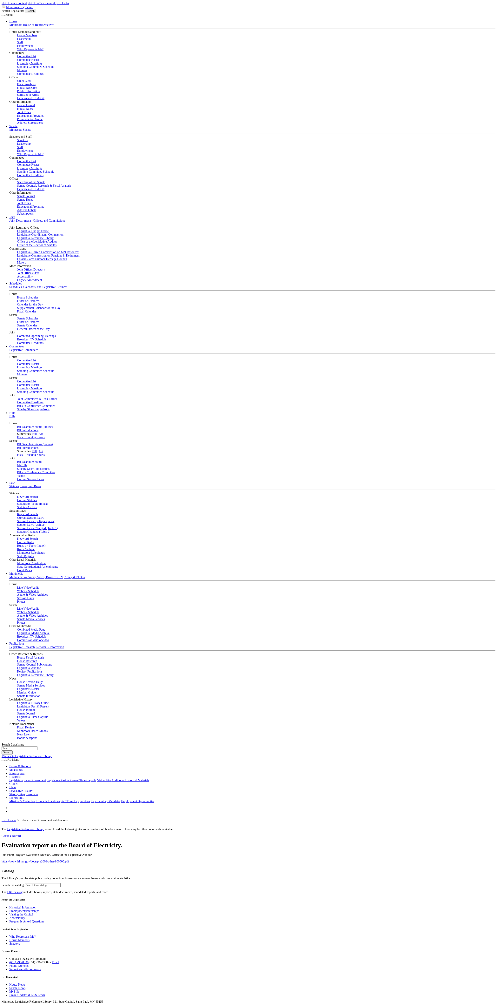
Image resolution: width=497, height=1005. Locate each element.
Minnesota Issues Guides (32, 731)
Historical (15, 776)
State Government (35, 780)
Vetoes (21, 475)
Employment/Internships (24, 911)
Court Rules (24, 570)
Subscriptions (25, 213)
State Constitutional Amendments (37, 566)
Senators (22, 140)
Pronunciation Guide (30, 119)
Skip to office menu (40, 3)
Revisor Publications (29, 671)
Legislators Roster (28, 689)
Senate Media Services (31, 619)
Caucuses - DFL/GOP (30, 98)
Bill (34, 433)
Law (12, 482)
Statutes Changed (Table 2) (33, 531)
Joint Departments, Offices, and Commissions (37, 220)
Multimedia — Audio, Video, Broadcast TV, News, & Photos (47, 577)
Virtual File (104, 780)
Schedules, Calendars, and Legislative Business (38, 287)
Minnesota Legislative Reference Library (27, 756)
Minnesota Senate (20, 129)
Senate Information (28, 696)
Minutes (22, 70)
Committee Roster (28, 59)
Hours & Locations (48, 801)
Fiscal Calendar (26, 311)
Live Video (24, 587)
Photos (21, 601)
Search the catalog (13, 885)
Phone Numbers (19, 965)
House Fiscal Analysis (30, 657)
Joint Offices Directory (31, 269)
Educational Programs (30, 115)
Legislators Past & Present (33, 706)
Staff (20, 42)
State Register (25, 556)
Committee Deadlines (30, 73)
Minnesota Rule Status (31, 552)
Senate (13, 126)
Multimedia (16, 573)
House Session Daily (30, 682)
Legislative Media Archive (33, 633)
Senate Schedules (27, 318)
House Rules (25, 108)
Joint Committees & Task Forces (37, 398)
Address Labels (26, 210)
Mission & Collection (22, 801)
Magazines (16, 769)
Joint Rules (24, 112)
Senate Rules (25, 199)
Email (55, 962)
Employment (25, 45)
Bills (12, 412)
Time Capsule (87, 780)
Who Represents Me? (30, 49)
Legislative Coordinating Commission (40, 234)
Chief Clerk (24, 80)
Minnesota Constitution (31, 563)
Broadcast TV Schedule (31, 339)
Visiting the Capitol (21, 914)
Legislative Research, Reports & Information (36, 647)
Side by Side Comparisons (33, 409)
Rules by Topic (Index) (31, 545)
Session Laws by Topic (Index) (36, 521)
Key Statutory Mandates (105, 801)
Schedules (15, 283)
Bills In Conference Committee (36, 405)
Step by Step (17, 794)
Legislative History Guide (33, 703)
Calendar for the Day (30, 304)
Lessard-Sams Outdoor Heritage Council (42, 259)
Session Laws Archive (30, 524)
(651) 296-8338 (19, 962)
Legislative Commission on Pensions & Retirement (48, 255)
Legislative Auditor (29, 668)
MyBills (22, 465)
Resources (32, 794)
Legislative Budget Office (33, 231)
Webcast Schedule (28, 591)
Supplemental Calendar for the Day (38, 308)
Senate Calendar (27, 325)
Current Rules (25, 542)
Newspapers (16, 773)
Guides (13, 783)
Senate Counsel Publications (34, 664)
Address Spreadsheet (30, 122)
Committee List (26, 56)
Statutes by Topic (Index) (32, 503)
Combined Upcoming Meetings (36, 336)
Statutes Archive (27, 507)
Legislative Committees (23, 350)
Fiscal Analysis (26, 84)
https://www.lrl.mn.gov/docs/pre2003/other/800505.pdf (35, 861)
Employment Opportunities (137, 801)
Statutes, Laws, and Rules (25, 486)
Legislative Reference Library (35, 238)
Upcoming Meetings (29, 63)
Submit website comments (25, 969)
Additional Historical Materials (130, 780)
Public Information (28, 91)
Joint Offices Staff (28, 273)
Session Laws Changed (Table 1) (37, 528)
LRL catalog (15, 892)
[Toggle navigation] (3, 15)
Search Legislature (13, 10)
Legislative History (21, 790)
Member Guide (26, 692)
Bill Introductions (27, 430)
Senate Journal (26, 196)
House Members (27, 35)
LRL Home (9, 820)
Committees (16, 346)
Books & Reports (20, 766)
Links (12, 787)
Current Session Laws (30, 479)
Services (85, 801)
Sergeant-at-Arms (28, 94)
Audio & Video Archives (32, 594)
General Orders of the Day (33, 329)
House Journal (26, 105)
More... (21, 262)
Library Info (16, 797)
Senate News (17, 988)
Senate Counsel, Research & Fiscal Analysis (44, 185)
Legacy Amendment (29, 280)
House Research (27, 87)
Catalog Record (11, 835)
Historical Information (22, 907)
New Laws (24, 734)
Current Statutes (27, 500)
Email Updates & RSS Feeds (27, 995)
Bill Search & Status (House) (35, 426)
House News (17, 984)
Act (41, 433)
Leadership (24, 38)
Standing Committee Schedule (35, 66)
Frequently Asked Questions (26, 921)
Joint (12, 217)
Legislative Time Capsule (32, 717)
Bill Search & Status (29, 461)
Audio (35, 587)
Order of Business (28, 301)
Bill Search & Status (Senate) (35, 444)
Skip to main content (14, 3)
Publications (16, 643)
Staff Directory (70, 801)
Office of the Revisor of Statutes (36, 245)
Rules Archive (26, 549)
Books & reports (27, 738)
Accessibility (25, 276)
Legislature (16, 780)
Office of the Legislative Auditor (37, 241)
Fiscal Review (26, 727)
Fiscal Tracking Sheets (31, 437)
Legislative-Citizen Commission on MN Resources (48, 252)
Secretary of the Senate (31, 182)
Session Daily (25, 598)
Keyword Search (27, 496)
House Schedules (27, 297)
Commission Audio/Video (33, 640)
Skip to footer (60, 3)
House (13, 21)
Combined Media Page (31, 629)
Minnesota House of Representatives (31, 24)
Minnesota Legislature (19, 7)
